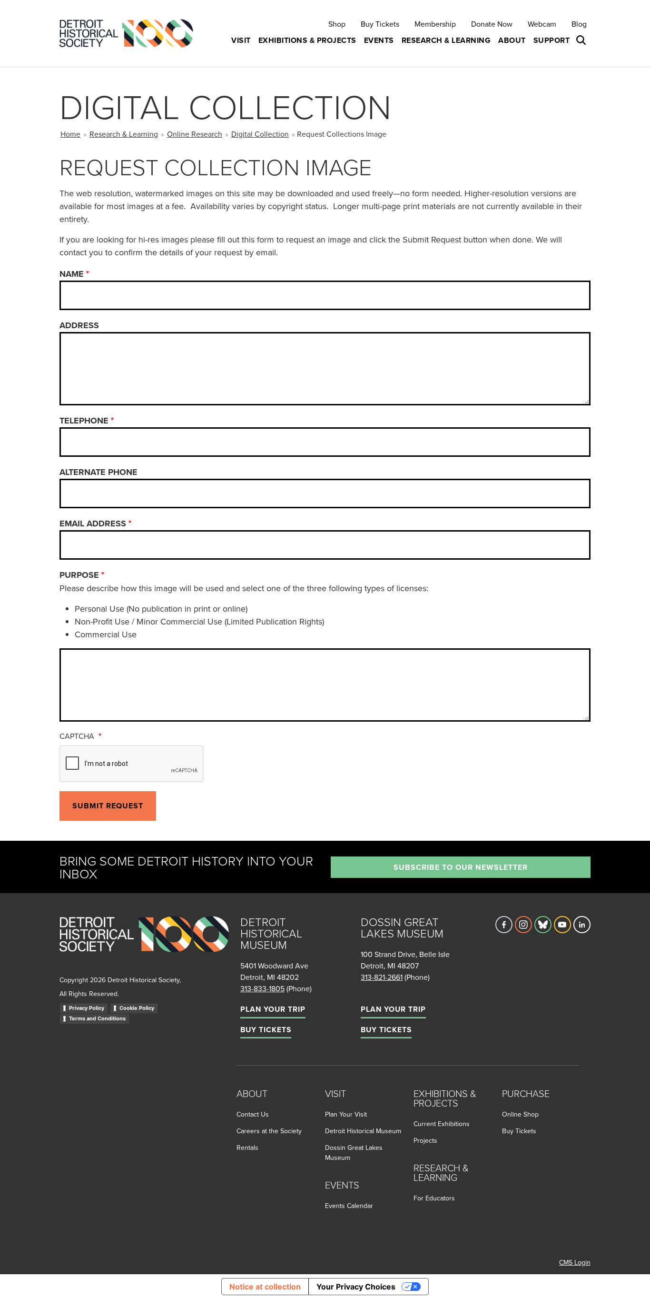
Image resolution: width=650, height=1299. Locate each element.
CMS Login (575, 1262)
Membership (435, 24)
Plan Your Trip (272, 1009)
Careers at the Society (269, 1131)
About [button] (512, 40)
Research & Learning (123, 134)
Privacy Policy (86, 1008)
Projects (425, 1140)
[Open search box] (582, 40)
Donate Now (491, 24)
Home (70, 134)
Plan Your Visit (346, 1114)
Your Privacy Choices (355, 1286)
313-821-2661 (382, 977)
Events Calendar (349, 1205)
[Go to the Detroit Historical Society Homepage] (130, 33)
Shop (336, 24)
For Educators (434, 1198)
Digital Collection (260, 134)
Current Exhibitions (442, 1123)
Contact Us (252, 1114)
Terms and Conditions (97, 1018)
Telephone (83, 420)
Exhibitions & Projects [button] (307, 40)
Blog (579, 24)
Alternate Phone (98, 472)
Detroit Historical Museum (363, 1131)
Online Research (194, 134)
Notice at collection (265, 1286)
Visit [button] (241, 40)
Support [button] (551, 40)
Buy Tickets (380, 24)
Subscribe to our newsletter (461, 867)
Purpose (79, 575)
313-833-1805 (262, 988)
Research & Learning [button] (446, 40)
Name (71, 274)
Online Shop (520, 1114)
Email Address (92, 523)
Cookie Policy (136, 1008)
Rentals (247, 1147)
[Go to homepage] (144, 944)
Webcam (542, 24)
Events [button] (379, 40)
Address (79, 325)
